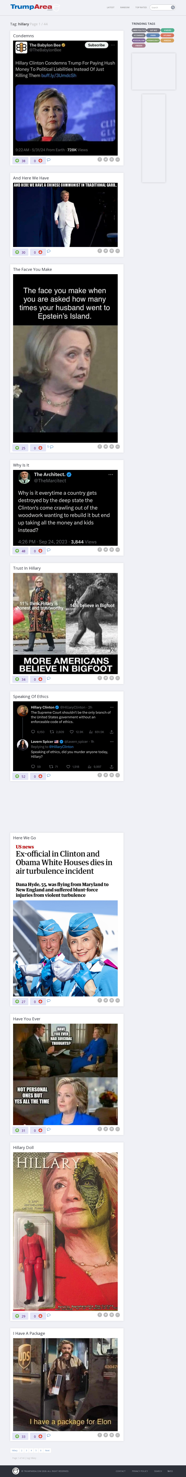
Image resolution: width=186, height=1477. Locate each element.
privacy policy (140, 1471)
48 (23, 551)
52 (23, 776)
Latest (111, 7)
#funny (167, 35)
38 (23, 161)
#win (153, 35)
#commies (139, 35)
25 (23, 448)
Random (124, 7)
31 (23, 1130)
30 (23, 252)
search (158, 1471)
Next (47, 1450)
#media (167, 40)
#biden (138, 45)
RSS (171, 1471)
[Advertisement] (67, 808)
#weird (167, 30)
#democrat (153, 40)
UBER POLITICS (139, 30)
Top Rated (141, 7)
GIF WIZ (153, 30)
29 (23, 1316)
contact (121, 1471)
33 (23, 1436)
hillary (14, 1450)
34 (23, 679)
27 (23, 1002)
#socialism (139, 40)
